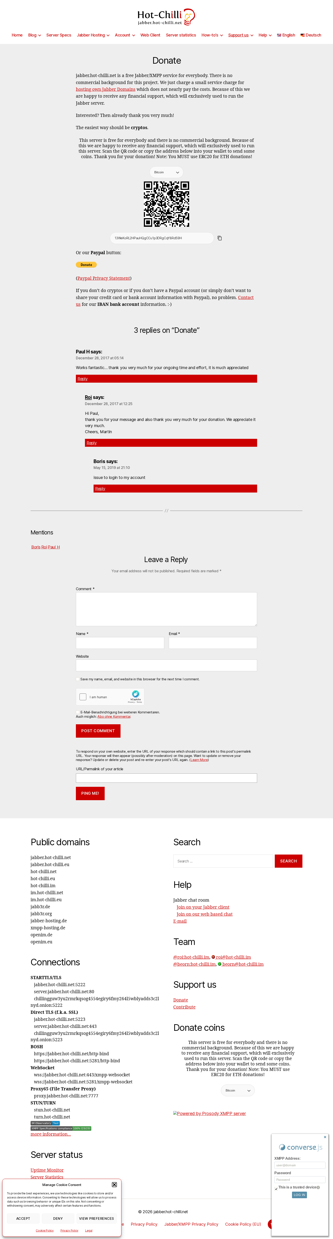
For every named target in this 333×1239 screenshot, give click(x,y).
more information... (51, 1134)
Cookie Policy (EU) (243, 1224)
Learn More (199, 760)
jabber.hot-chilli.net (171, 1211)
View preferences (96, 1218)
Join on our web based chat (205, 914)
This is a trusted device (297, 1187)
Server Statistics (47, 1177)
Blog (32, 35)
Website (82, 656)
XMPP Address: (287, 1158)
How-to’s (210, 35)
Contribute (184, 1007)
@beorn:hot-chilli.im (194, 964)
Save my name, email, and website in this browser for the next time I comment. (140, 679)
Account (122, 35)
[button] (114, 1184)
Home (17, 35)
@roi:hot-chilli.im (191, 957)
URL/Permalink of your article (99, 769)
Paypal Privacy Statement (103, 278)
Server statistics (181, 35)
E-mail (180, 921)
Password (282, 1173)
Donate (180, 1000)
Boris (36, 547)
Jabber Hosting (91, 35)
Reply (82, 378)
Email (174, 634)
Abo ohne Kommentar (113, 716)
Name (82, 634)
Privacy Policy (69, 1230)
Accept (23, 1218)
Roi (88, 397)
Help (263, 35)
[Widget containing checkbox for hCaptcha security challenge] (110, 696)
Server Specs (58, 35)
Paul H (54, 547)
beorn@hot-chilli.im (242, 964)
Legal (88, 1230)
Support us (238, 35)
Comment (85, 589)
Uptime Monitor (47, 1170)
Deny (58, 1218)
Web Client (150, 35)
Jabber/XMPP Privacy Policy (191, 1224)
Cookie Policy (45, 1230)
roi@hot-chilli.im (233, 957)
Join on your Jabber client (203, 907)
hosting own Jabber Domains (105, 89)
